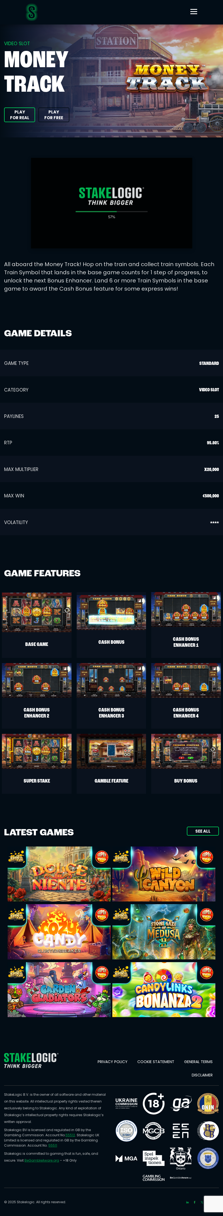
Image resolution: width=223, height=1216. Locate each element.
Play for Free (53, 115)
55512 (70, 1135)
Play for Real (19, 115)
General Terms (198, 1061)
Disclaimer (202, 1075)
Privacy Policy (113, 1061)
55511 (52, 1145)
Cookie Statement (155, 1061)
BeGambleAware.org (41, 1160)
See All (202, 831)
